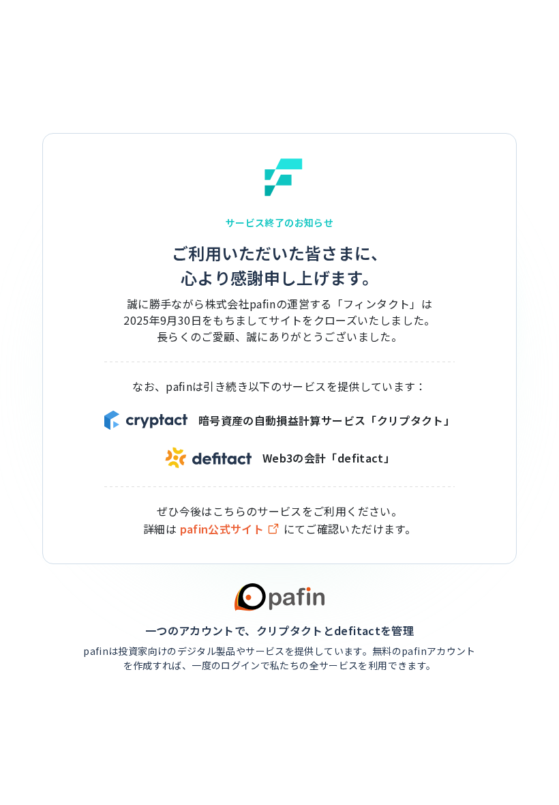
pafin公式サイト (222, 529)
